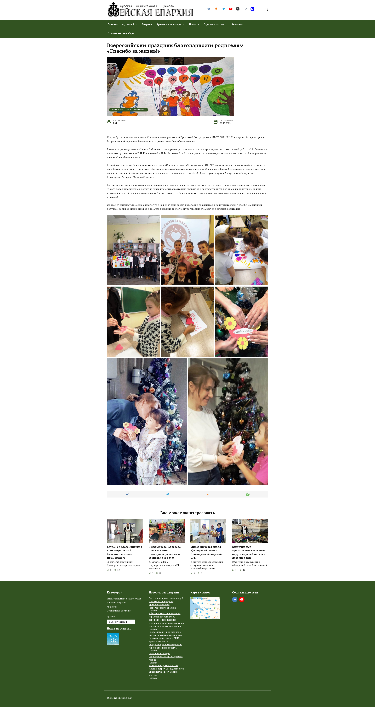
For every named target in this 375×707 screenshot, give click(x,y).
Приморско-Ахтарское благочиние (128, 110)
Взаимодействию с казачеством (124, 598)
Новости (194, 24)
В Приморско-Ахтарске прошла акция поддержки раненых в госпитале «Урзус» (165, 552)
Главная (113, 24)
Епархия (147, 24)
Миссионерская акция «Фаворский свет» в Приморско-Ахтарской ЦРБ (206, 552)
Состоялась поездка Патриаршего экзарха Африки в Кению (166, 656)
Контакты (237, 24)
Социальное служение (119, 610)
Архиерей (128, 24)
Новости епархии (116, 602)
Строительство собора (121, 33)
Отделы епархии (213, 24)
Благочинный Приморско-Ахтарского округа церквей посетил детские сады (249, 552)
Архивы (111, 616)
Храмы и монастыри (168, 24)
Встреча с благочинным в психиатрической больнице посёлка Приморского (125, 552)
